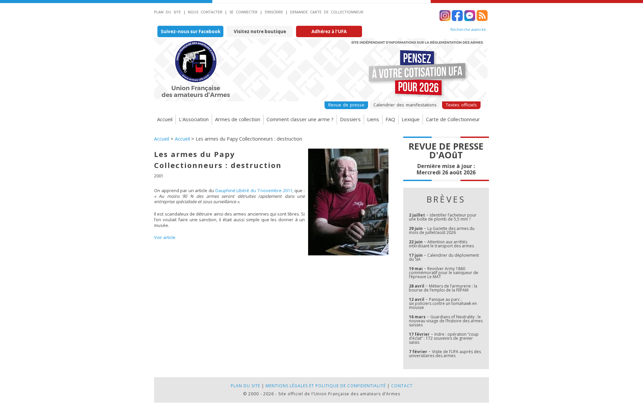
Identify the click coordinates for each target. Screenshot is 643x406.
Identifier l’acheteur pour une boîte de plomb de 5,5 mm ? (443, 217)
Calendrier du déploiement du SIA (444, 257)
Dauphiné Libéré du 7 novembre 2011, (254, 190)
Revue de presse (346, 105)
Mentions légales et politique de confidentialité (326, 386)
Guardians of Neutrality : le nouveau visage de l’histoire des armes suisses (446, 321)
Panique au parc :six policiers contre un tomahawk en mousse (443, 303)
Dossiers (350, 119)
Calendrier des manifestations (405, 105)
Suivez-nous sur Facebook (190, 31)
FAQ (390, 119)
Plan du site (167, 11)
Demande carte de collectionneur (326, 11)
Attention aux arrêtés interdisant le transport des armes (441, 244)
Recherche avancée (468, 29)
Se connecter (243, 11)
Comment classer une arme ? (300, 119)
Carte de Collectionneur (453, 119)
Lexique (411, 119)
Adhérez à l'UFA (329, 31)
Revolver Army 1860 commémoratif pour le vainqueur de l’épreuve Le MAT (443, 272)
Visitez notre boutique (260, 31)
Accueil (164, 119)
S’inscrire (274, 11)
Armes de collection (237, 119)
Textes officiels (461, 105)
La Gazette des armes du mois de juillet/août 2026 (442, 230)
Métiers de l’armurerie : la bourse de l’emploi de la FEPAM (443, 288)
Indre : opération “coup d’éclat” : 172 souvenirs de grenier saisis (444, 338)
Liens (373, 119)
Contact (402, 386)
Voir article (164, 237)
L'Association (194, 119)
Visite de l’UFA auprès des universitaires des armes (445, 353)
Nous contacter (205, 11)
